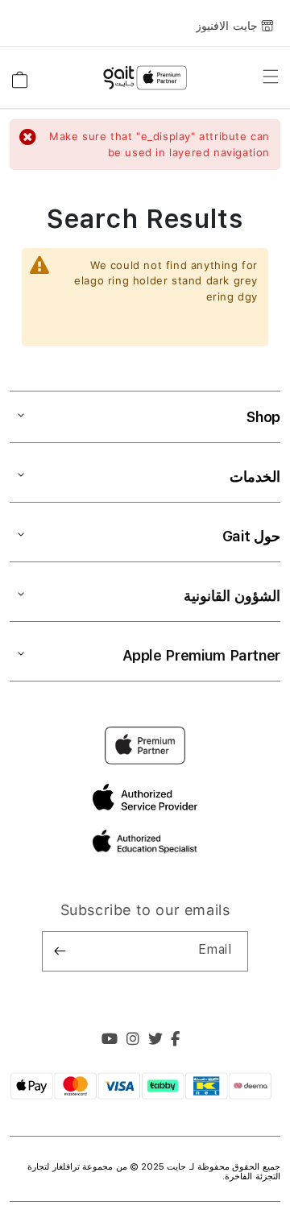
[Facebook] (175, 1040)
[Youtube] (110, 1040)
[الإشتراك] (60, 951)
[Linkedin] (133, 1040)
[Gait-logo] (145, 78)
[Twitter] (156, 1040)
